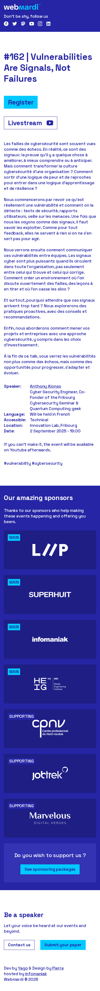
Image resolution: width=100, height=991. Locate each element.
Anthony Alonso (45, 386)
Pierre (58, 968)
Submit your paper (62, 944)
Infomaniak (36, 973)
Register (20, 102)
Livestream (26, 123)
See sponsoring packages (50, 869)
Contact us (19, 944)
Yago (23, 968)
